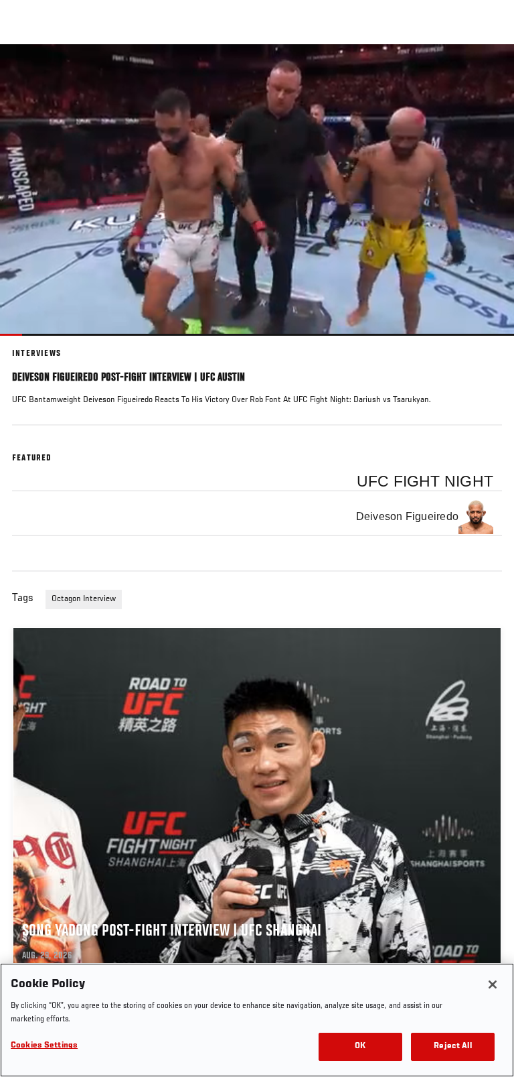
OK (360, 1046)
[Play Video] (257, 190)
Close (490, 69)
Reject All (452, 1046)
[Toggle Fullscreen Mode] (486, 344)
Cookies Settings (44, 1045)
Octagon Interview (84, 599)
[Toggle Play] (28, 344)
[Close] (492, 984)
